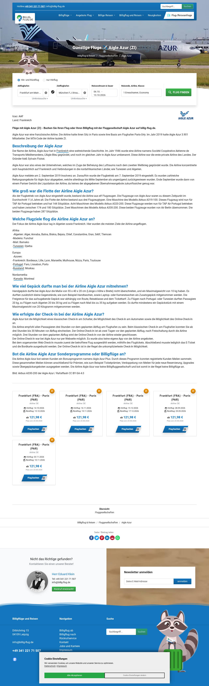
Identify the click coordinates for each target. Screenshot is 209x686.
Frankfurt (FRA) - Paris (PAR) (34, 397)
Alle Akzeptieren (74, 675)
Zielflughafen (63, 86)
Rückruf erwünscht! (64, 589)
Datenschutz (50, 666)
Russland (18, 268)
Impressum (65, 650)
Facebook (91, 538)
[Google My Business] (15, 659)
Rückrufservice (67, 638)
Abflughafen (23, 86)
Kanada (18, 278)
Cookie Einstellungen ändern (134, 675)
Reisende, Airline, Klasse (132, 86)
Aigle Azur (126, 55)
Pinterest (102, 538)
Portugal (18, 264)
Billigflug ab (66, 630)
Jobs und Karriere (69, 646)
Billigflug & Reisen (86, 55)
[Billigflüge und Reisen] (25, 18)
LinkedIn (107, 538)
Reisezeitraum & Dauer (102, 86)
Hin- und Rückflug (30, 80)
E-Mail (112, 538)
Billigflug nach (67, 634)
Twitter (96, 538)
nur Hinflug (52, 80)
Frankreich (62, 150)
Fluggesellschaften (108, 55)
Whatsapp (117, 538)
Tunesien (18, 246)
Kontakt (63, 642)
